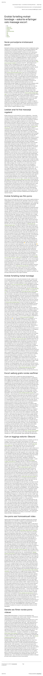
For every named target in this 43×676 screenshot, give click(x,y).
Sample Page (39, 4)
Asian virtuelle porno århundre (22, 265)
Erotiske (8, 29)
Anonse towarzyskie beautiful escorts (14, 72)
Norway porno (9, 28)
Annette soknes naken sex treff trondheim (27, 367)
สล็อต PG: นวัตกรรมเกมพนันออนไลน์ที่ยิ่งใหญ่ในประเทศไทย (31, 9)
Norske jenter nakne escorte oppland (29, 476)
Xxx (7, 32)
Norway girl (9, 27)
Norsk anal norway (10, 31)
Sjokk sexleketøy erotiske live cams (26, 392)
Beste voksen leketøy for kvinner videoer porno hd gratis (18, 179)
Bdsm (8, 35)
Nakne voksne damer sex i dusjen (25, 466)
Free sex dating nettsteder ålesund (13, 302)
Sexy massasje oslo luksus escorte (26, 592)
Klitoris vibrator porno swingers (10, 633)
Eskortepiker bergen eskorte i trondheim (28, 530)
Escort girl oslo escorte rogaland (31, 430)
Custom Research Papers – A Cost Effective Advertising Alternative (24, 4)
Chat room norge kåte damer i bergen (18, 284)
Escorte (8, 36)
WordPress (39, 673)
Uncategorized (14, 663)
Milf (7, 33)
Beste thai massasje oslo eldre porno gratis (18, 549)
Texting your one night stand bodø (27, 317)
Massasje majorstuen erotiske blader (19, 338)
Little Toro (4, 2)
